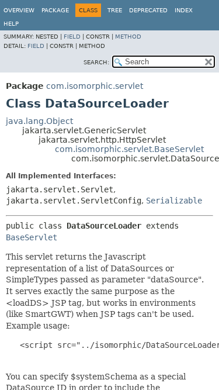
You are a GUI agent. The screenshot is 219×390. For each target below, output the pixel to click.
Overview (19, 10)
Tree (114, 10)
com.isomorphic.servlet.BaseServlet (129, 149)
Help (11, 23)
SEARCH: (96, 62)
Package (55, 10)
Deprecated (148, 10)
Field (72, 36)
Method (128, 36)
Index (184, 10)
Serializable (174, 200)
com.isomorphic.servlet (94, 86)
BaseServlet (31, 237)
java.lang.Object (39, 121)
